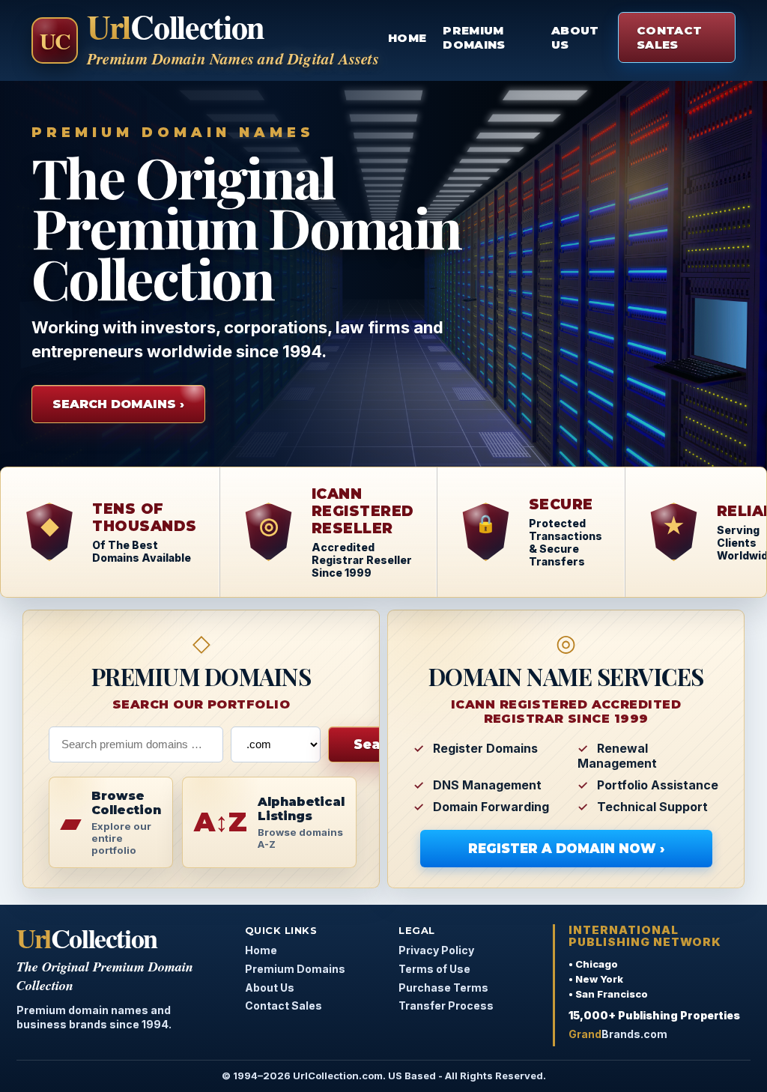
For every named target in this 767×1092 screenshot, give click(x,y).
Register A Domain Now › (566, 848)
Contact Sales (669, 37)
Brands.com (618, 1034)
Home (407, 38)
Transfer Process (446, 1005)
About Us (575, 37)
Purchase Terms (443, 987)
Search (379, 744)
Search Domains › (118, 404)
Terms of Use (434, 968)
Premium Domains (474, 37)
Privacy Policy (436, 950)
